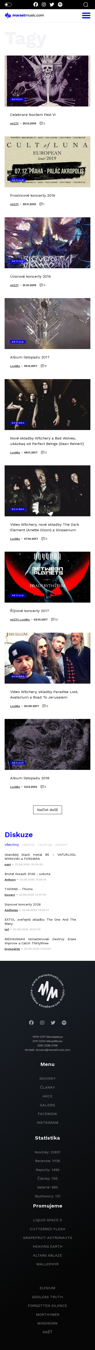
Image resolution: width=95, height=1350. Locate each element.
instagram (47, 1122)
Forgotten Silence (47, 1305)
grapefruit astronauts (47, 1237)
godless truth (47, 1297)
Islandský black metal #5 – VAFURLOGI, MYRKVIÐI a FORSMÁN (40, 857)
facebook (47, 1114)
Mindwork (47, 1323)
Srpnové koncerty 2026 (23, 904)
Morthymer (47, 1314)
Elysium (47, 1288)
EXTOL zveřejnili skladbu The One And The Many (40, 921)
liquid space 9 (47, 1220)
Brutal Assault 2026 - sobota (27, 874)
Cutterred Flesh (47, 1229)
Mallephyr (47, 1264)
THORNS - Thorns (19, 889)
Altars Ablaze (47, 1255)
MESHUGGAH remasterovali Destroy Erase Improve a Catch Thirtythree (40, 941)
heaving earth (47, 1246)
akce (48, 1096)
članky (47, 1087)
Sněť (47, 1332)
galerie (47, 1105)
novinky (47, 1078)
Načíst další (47, 810)
